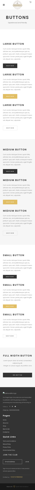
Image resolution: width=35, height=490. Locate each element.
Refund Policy (7, 444)
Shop (4, 426)
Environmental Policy (9, 450)
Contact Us (6, 432)
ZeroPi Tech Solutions (22, 486)
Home (4, 420)
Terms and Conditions (9, 441)
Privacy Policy (7, 447)
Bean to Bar (6, 429)
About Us (5, 423)
